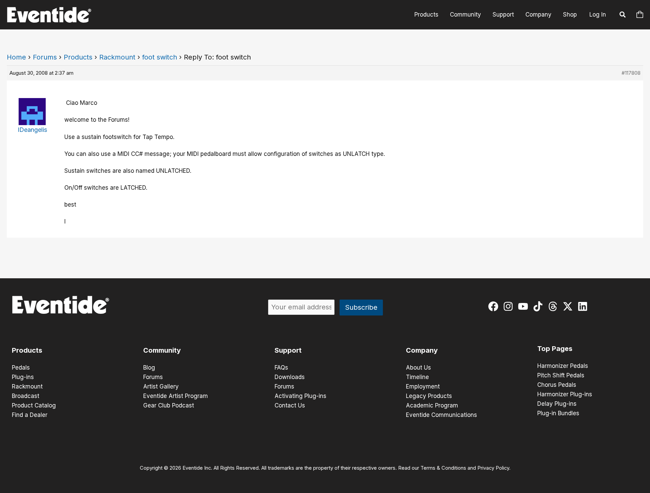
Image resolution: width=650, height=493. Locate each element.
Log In (597, 14)
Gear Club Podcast (168, 405)
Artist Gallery (161, 386)
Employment (423, 386)
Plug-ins (23, 377)
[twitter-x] (569, 306)
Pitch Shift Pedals (560, 375)
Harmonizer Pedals (562, 365)
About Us (418, 367)
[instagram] (509, 306)
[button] (623, 15)
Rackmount (117, 57)
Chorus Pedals (556, 384)
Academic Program (432, 405)
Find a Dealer (29, 415)
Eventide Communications (441, 415)
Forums (45, 57)
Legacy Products (429, 396)
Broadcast (25, 396)
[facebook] (494, 306)
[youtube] (524, 306)
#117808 (631, 73)
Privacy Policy (493, 468)
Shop (570, 14)
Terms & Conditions (443, 468)
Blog (149, 367)
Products (426, 14)
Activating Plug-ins (300, 396)
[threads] (554, 306)
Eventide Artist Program (175, 396)
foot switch (159, 57)
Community (465, 14)
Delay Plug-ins (557, 403)
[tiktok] (539, 306)
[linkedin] (584, 306)
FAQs (281, 367)
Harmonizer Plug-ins (564, 394)
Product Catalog (34, 405)
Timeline (417, 377)
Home (16, 57)
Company (538, 14)
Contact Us (290, 405)
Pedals (21, 367)
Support (503, 14)
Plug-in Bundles (558, 413)
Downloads (290, 377)
